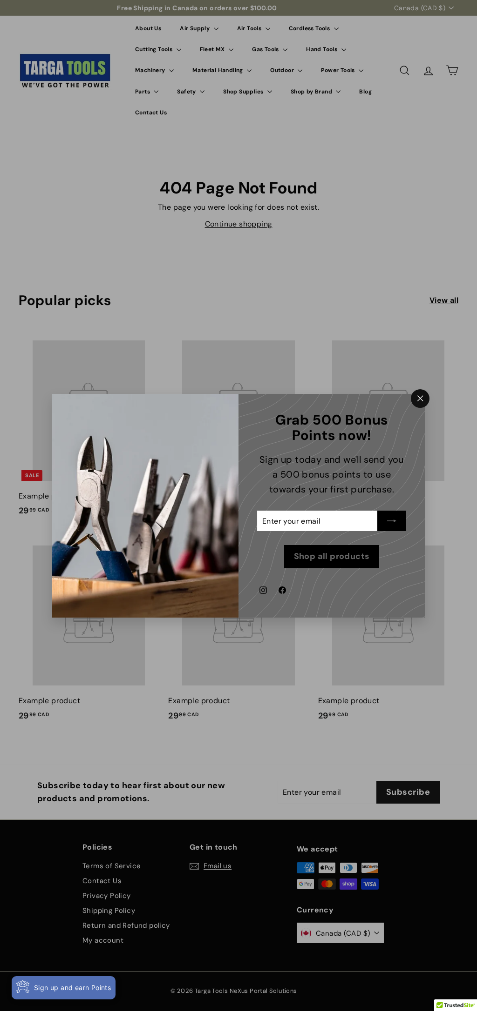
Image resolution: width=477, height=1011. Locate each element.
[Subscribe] (391, 521)
